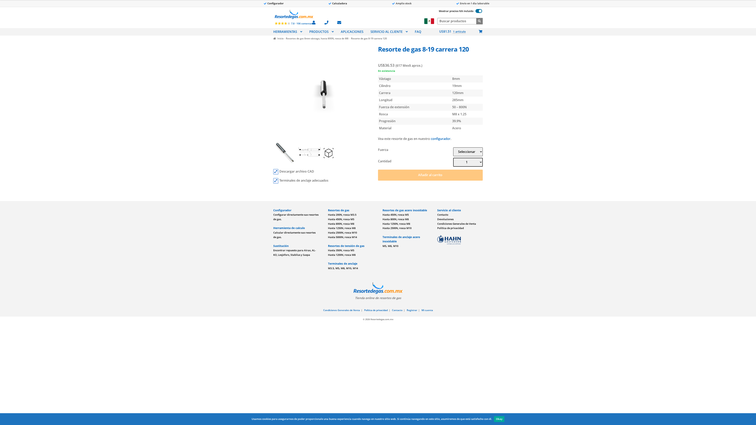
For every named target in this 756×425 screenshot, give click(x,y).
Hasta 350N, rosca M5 (341, 250)
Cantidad (384, 161)
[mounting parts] (275, 181)
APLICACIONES (352, 32)
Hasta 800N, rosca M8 (341, 223)
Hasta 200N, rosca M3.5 (342, 214)
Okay (499, 419)
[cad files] (275, 172)
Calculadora (339, 3)
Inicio (280, 38)
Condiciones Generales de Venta (456, 223)
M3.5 (331, 268)
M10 (348, 268)
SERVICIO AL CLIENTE (387, 32)
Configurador (275, 3)
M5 (337, 268)
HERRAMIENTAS (285, 32)
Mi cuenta (427, 310)
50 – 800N (459, 107)
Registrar (412, 310)
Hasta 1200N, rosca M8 (342, 255)
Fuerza (383, 150)
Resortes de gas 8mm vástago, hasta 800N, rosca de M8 (317, 38)
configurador (440, 139)
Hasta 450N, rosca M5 (341, 219)
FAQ (418, 32)
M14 (355, 268)
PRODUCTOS (319, 32)
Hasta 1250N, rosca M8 (342, 228)
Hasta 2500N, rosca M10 (342, 232)
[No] (751, 419)
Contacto (442, 214)
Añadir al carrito (430, 175)
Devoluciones (445, 219)
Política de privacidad (450, 228)
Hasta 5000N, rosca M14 (342, 237)
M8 (343, 268)
